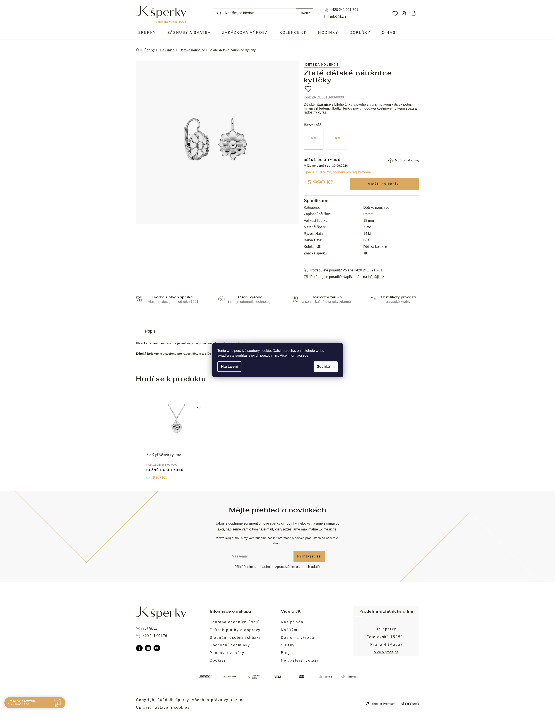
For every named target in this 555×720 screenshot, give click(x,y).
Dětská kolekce (322, 64)
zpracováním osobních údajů (297, 567)
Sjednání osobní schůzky (235, 637)
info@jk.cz (338, 16)
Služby (288, 645)
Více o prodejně (386, 652)
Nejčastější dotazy (300, 660)
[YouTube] (157, 648)
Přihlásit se (309, 556)
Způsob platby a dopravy (235, 630)
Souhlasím (326, 366)
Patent (368, 214)
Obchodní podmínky (230, 645)
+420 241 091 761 (344, 10)
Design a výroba (297, 637)
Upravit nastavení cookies (163, 707)
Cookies (218, 660)
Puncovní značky (227, 653)
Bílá (366, 240)
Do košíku (384, 184)
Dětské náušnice (376, 207)
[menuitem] (147, 32)
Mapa (394, 644)
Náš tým (289, 630)
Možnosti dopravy (407, 160)
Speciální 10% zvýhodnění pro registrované (337, 172)
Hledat (305, 13)
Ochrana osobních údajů (235, 622)
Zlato (367, 227)
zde (305, 355)
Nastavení (229, 366)
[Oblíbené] (394, 13)
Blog (285, 653)
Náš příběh (292, 622)
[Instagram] (148, 648)
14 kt (367, 233)
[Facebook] (139, 648)
